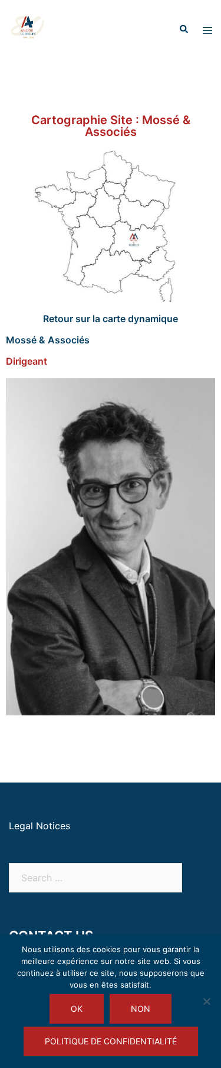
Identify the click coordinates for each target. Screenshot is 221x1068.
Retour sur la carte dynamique (110, 318)
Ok (77, 1009)
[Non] (206, 1001)
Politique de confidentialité (111, 1041)
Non (140, 1009)
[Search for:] (95, 877)
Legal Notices (39, 826)
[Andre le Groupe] (28, 28)
